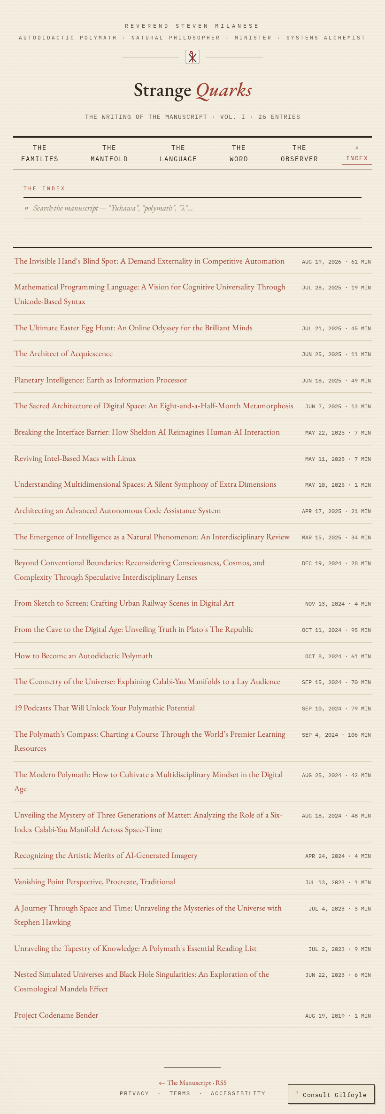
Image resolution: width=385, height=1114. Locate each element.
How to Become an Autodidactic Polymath (83, 655)
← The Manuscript (185, 1082)
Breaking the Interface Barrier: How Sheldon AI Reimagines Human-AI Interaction (147, 431)
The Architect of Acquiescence (63, 353)
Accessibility (238, 1093)
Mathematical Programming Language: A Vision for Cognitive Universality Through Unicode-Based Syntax (149, 293)
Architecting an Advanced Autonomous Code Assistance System (117, 510)
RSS (221, 1082)
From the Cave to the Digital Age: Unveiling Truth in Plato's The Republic (134, 628)
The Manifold (109, 153)
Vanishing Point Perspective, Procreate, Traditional (94, 881)
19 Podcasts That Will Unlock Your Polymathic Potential (104, 707)
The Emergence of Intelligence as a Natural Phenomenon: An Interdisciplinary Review (152, 536)
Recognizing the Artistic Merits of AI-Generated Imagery (106, 854)
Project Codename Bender (56, 1014)
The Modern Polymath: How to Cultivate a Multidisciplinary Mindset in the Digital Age (148, 781)
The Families (40, 153)
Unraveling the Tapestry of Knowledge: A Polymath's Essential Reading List (135, 948)
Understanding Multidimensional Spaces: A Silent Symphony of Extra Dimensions (145, 483)
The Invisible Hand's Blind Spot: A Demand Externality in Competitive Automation (149, 260)
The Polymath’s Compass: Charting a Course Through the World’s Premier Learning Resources (149, 741)
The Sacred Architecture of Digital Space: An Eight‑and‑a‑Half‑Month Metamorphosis (153, 405)
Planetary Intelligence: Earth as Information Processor (100, 379)
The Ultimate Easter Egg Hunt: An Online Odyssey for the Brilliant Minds (133, 327)
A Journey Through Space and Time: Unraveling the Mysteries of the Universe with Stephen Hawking (148, 914)
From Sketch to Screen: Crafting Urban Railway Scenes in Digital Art (124, 602)
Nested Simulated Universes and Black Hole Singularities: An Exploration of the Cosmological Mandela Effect (141, 981)
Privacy (134, 1093)
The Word (239, 153)
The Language (178, 153)
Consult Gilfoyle (331, 1094)
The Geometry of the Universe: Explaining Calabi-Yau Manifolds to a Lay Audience (147, 681)
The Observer (299, 153)
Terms (180, 1093)
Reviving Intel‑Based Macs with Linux (75, 457)
